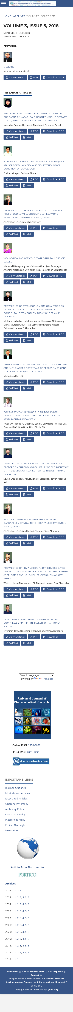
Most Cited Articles (16, 798)
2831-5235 (33, 752)
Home (7, 16)
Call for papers (55, 971)
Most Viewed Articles (17, 793)
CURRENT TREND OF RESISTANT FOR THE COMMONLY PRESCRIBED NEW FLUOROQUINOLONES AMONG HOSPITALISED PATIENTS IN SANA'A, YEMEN (33, 214)
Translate (47, 678)
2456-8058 (34, 745)
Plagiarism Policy (15, 819)
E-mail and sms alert (33, 971)
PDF (35, 77)
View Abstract (16, 77)
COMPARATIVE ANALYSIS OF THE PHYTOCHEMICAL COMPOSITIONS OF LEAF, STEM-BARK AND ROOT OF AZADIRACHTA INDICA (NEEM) (32, 415)
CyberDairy (52, 989)
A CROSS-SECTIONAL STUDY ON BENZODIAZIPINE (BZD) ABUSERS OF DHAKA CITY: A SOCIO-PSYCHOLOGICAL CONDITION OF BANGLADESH (34, 165)
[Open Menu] (3, 3)
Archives (19, 16)
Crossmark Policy (15, 814)
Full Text (13, 137)
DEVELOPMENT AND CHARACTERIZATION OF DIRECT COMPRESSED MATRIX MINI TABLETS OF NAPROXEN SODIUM (33, 623)
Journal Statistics (15, 788)
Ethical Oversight (15, 825)
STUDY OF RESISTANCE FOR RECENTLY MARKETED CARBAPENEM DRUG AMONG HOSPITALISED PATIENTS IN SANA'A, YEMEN (35, 523)
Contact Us (37, 975)
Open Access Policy (16, 803)
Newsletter (11, 830)
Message (9, 67)
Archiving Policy (14, 809)
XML (29, 137)
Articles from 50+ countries (27, 867)
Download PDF (55, 77)
